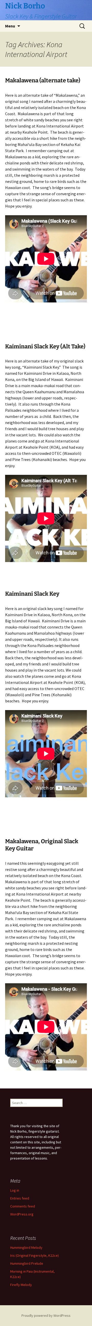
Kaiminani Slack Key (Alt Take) (45, 346)
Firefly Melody (21, 1284)
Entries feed (19, 1198)
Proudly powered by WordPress (46, 1315)
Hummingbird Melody (26, 1247)
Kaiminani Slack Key (32, 593)
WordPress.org (21, 1214)
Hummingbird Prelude (26, 1263)
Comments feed (22, 1206)
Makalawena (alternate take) (42, 80)
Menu (10, 25)
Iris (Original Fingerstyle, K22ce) (34, 1255)
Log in (14, 1190)
